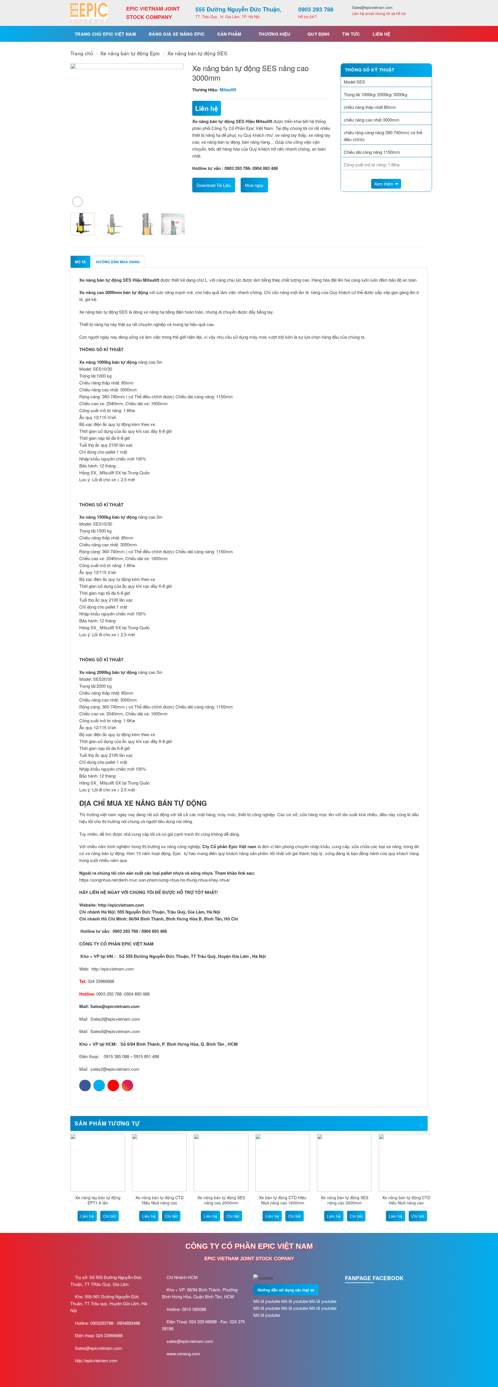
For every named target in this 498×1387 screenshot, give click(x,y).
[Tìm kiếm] (420, 34)
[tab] (80, 262)
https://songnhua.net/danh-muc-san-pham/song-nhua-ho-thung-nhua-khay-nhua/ (154, 880)
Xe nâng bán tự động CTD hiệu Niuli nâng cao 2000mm (406, 1203)
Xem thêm (383, 184)
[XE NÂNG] (89, 13)
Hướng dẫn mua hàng (117, 261)
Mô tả (80, 261)
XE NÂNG (140, 803)
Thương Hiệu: (205, 89)
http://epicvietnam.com (112, 969)
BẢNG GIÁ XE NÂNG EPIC (177, 34)
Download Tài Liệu (214, 185)
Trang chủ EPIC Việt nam (105, 34)
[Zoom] (77, 201)
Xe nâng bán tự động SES (197, 53)
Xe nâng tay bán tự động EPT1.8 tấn (97, 1200)
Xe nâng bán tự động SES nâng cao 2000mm (221, 1200)
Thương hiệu (274, 34)
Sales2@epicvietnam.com (115, 1019)
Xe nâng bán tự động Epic (130, 53)
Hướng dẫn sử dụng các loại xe (286, 1290)
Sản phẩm (229, 34)
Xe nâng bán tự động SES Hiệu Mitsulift (232, 121)
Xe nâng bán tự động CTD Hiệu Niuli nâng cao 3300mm (159, 1203)
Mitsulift (228, 89)
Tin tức (351, 34)
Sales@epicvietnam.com (114, 1006)
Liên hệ (381, 34)
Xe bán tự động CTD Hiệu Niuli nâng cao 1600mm (282, 1200)
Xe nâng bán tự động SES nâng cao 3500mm (344, 1200)
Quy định (318, 34)
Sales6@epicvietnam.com (115, 1031)
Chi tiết (109, 1216)
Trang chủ (81, 53)
